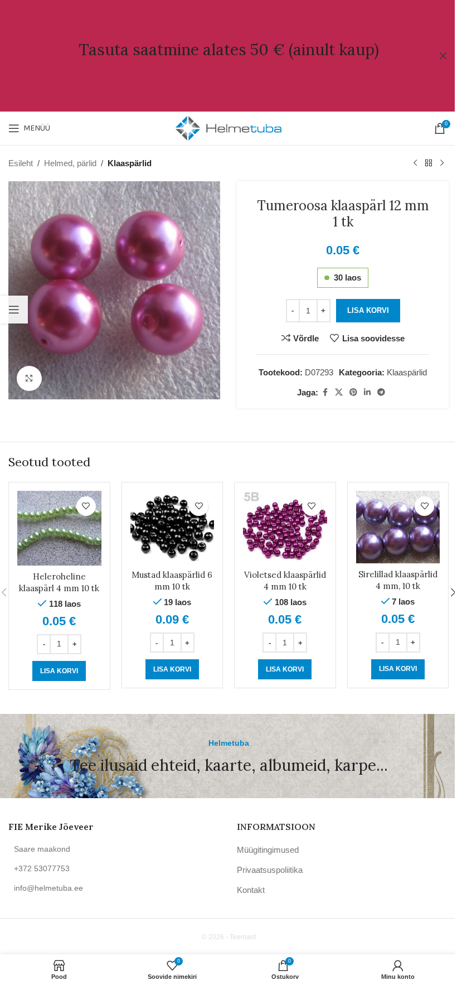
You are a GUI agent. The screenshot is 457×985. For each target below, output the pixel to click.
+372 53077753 (42, 868)
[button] (59, 671)
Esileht (20, 163)
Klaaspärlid (130, 163)
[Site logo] (228, 127)
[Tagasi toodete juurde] (428, 163)
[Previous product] (415, 163)
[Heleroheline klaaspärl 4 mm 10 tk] (59, 528)
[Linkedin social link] (367, 392)
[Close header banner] (443, 56)
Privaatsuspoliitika (270, 870)
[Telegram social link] (381, 392)
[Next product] (442, 163)
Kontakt (251, 890)
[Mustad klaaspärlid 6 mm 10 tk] (172, 527)
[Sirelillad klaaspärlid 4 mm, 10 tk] (398, 527)
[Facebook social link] (325, 392)
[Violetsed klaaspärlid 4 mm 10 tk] (285, 527)
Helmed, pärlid (70, 163)
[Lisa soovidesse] (86, 506)
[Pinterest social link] (353, 392)
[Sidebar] (14, 309)
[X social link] (339, 392)
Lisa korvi (368, 310)
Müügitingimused (268, 849)
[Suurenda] (29, 378)
